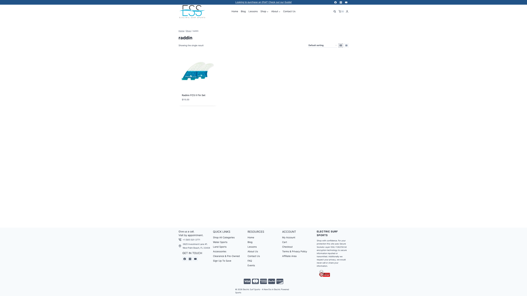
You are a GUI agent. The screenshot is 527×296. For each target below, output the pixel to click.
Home (235, 11)
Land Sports (220, 246)
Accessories (219, 251)
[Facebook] (335, 2)
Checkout (287, 246)
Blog (243, 11)
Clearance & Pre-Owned (226, 256)
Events (251, 265)
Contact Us (289, 11)
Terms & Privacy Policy (294, 251)
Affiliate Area (289, 256)
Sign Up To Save (222, 260)
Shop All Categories (224, 237)
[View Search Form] (334, 11)
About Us (253, 251)
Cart (284, 242)
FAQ (250, 260)
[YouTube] (346, 2)
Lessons (253, 11)
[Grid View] (341, 45)
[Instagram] (340, 2)
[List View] (346, 45)
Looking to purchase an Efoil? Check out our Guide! (263, 2)
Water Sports (220, 242)
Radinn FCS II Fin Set (193, 95)
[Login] (347, 11)
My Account (288, 237)
